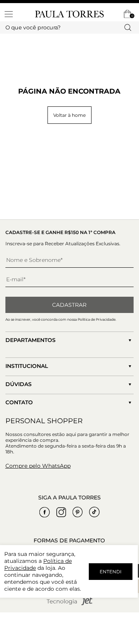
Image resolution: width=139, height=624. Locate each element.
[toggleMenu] (12, 14)
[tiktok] (94, 512)
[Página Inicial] (69, 14)
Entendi (111, 571)
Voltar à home (69, 115)
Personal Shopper (44, 421)
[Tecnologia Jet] (69, 604)
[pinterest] (77, 512)
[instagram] (61, 512)
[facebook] (44, 512)
